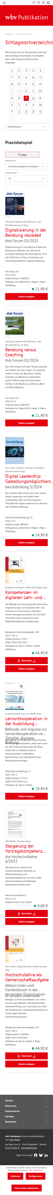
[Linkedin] (45, 1155)
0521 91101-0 (12, 1147)
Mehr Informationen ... (37, 1170)
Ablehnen (15, 1176)
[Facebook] (35, 1155)
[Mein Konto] (43, 2)
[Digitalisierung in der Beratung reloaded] (14, 204)
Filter (24, 154)
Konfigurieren (35, 1176)
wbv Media (14, 1139)
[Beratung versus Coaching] (14, 324)
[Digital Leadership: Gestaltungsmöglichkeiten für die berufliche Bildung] (14, 450)
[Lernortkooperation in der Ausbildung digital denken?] (14, 696)
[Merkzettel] (38, 2)
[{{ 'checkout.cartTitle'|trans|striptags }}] (48, 2)
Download (26, 660)
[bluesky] (40, 1155)
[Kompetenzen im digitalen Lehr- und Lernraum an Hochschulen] (14, 570)
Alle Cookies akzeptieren (27, 1188)
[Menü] (4, 2)
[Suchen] (34, 2)
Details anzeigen (27, 296)
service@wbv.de (29, 1147)
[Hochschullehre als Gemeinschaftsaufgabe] (14, 949)
